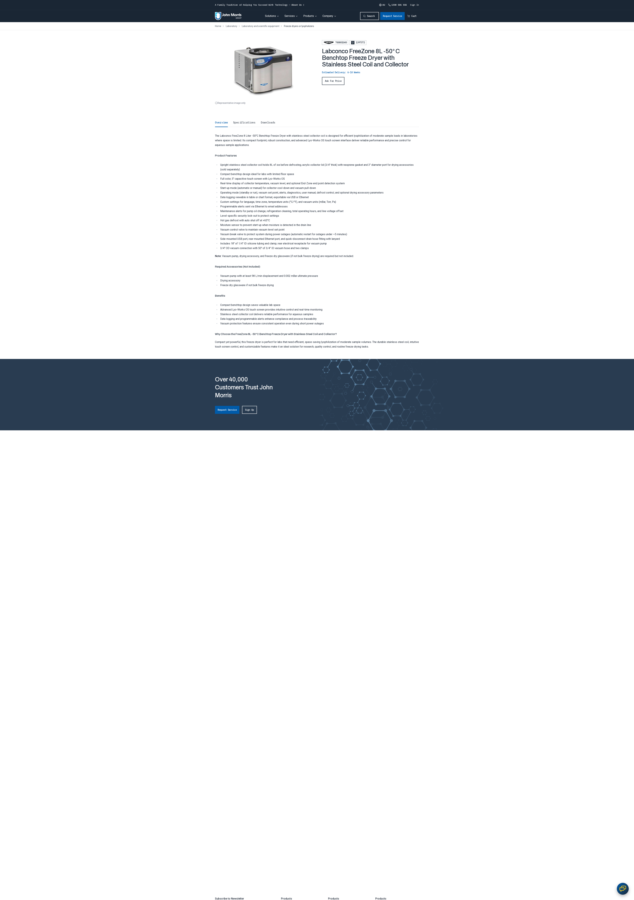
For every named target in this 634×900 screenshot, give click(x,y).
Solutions (270, 16)
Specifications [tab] (244, 122)
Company (327, 16)
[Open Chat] (623, 889)
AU (383, 4)
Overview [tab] (221, 122)
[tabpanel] (317, 238)
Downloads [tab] (268, 122)
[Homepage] (228, 16)
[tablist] (317, 122)
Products (308, 16)
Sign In (414, 4)
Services (289, 16)
